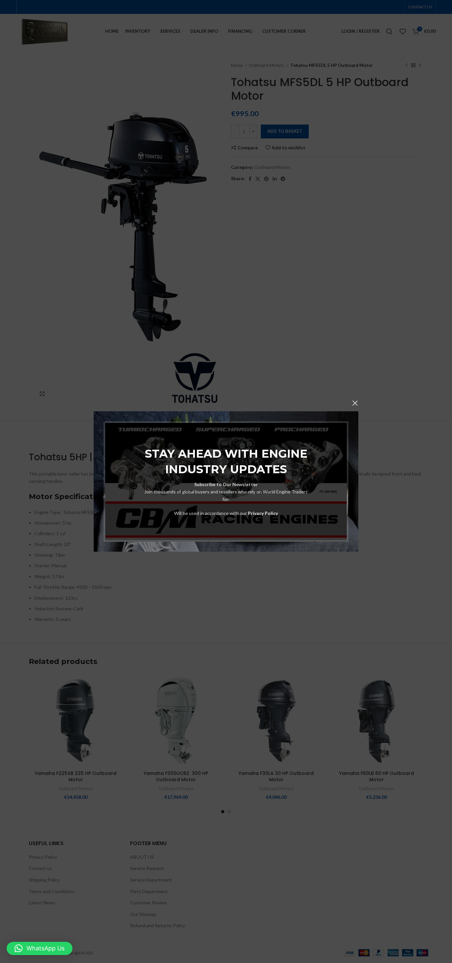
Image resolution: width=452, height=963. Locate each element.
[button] (39, 948)
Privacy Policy (263, 513)
